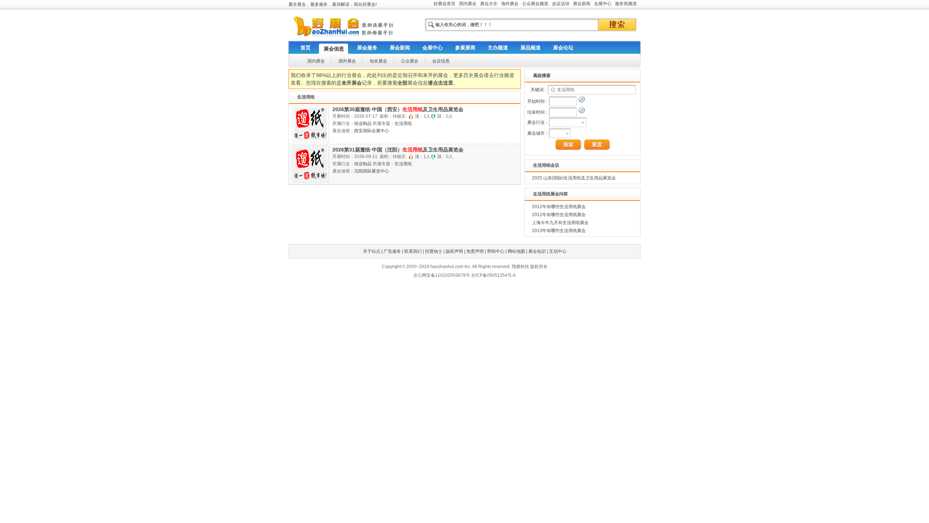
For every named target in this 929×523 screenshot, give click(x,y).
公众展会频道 (535, 3)
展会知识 (537, 251)
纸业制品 (363, 123)
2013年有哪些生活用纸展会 (559, 230)
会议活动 (560, 3)
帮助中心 (495, 251)
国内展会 (467, 3)
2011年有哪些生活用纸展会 (559, 214)
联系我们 (413, 251)
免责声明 (475, 251)
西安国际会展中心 (371, 130)
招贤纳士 (433, 251)
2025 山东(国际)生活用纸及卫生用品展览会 (574, 178)
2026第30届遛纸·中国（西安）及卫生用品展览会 (397, 109)
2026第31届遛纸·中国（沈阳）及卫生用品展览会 (397, 150)
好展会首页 (444, 3)
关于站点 (371, 251)
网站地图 (516, 251)
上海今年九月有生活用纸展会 (560, 222)
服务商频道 (626, 3)
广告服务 (392, 251)
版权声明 (454, 251)
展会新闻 (581, 3)
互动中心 (557, 251)
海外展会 (510, 3)
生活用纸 (403, 123)
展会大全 (489, 3)
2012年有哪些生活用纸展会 (559, 206)
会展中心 (602, 3)
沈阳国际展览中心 (371, 171)
